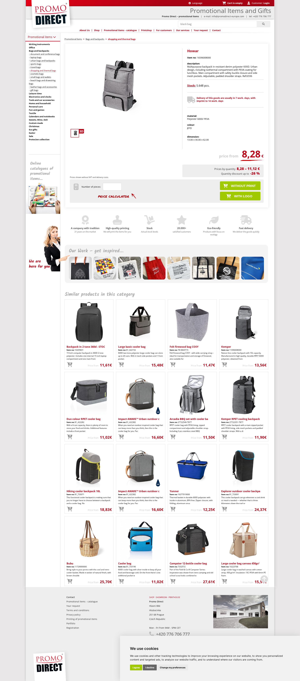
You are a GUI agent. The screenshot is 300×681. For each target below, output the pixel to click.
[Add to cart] (70, 365)
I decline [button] (149, 667)
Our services (182, 30)
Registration (72, 627)
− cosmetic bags (36, 73)
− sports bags (35, 64)
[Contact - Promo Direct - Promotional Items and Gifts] (240, 627)
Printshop (146, 30)
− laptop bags (35, 57)
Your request (201, 30)
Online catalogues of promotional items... (41, 171)
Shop (97, 30)
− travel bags (35, 67)
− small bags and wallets (40, 77)
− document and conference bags (44, 54)
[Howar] (122, 126)
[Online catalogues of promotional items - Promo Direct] (45, 213)
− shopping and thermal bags (42, 70)
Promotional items (40, 37)
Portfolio (70, 623)
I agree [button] (136, 667)
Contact (216, 30)
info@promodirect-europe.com (228, 16)
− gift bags (33, 90)
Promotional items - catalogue (120, 30)
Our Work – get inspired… (96, 251)
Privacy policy (73, 614)
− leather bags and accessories (43, 87)
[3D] (74, 133)
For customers (164, 30)
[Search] (263, 24)
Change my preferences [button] (172, 667)
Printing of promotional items (81, 619)
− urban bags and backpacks (42, 60)
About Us (85, 30)
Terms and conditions (77, 610)
